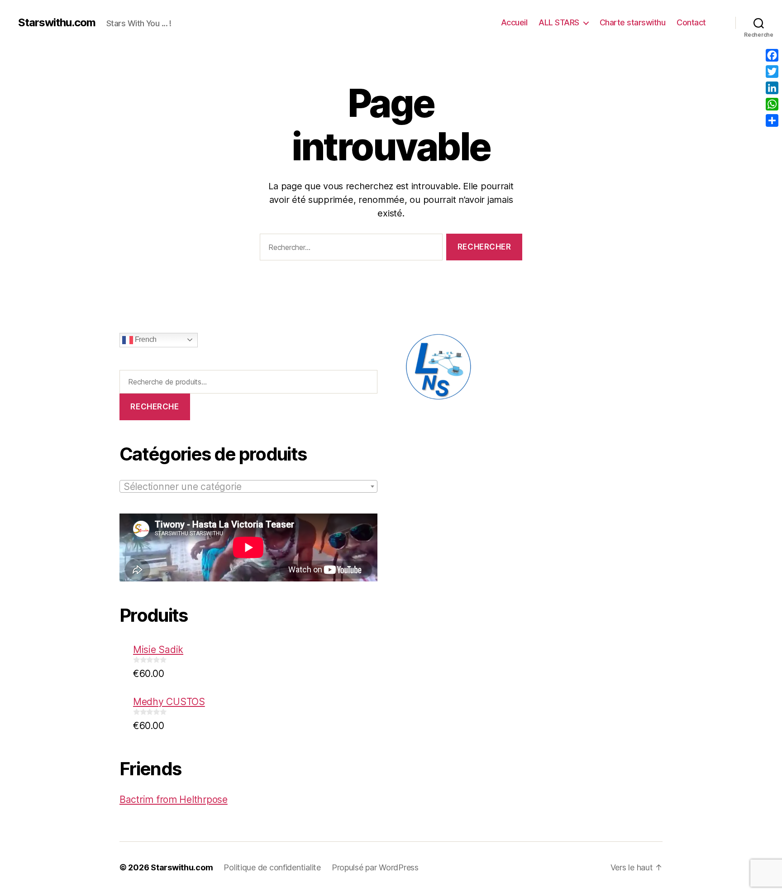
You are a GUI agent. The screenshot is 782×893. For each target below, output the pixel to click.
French (145, 339)
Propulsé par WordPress (375, 867)
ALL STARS (559, 22)
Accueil (514, 22)
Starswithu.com (56, 22)
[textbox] (248, 486)
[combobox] (248, 486)
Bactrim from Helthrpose (173, 799)
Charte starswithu (633, 22)
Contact (691, 22)
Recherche (154, 406)
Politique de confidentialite (272, 867)
